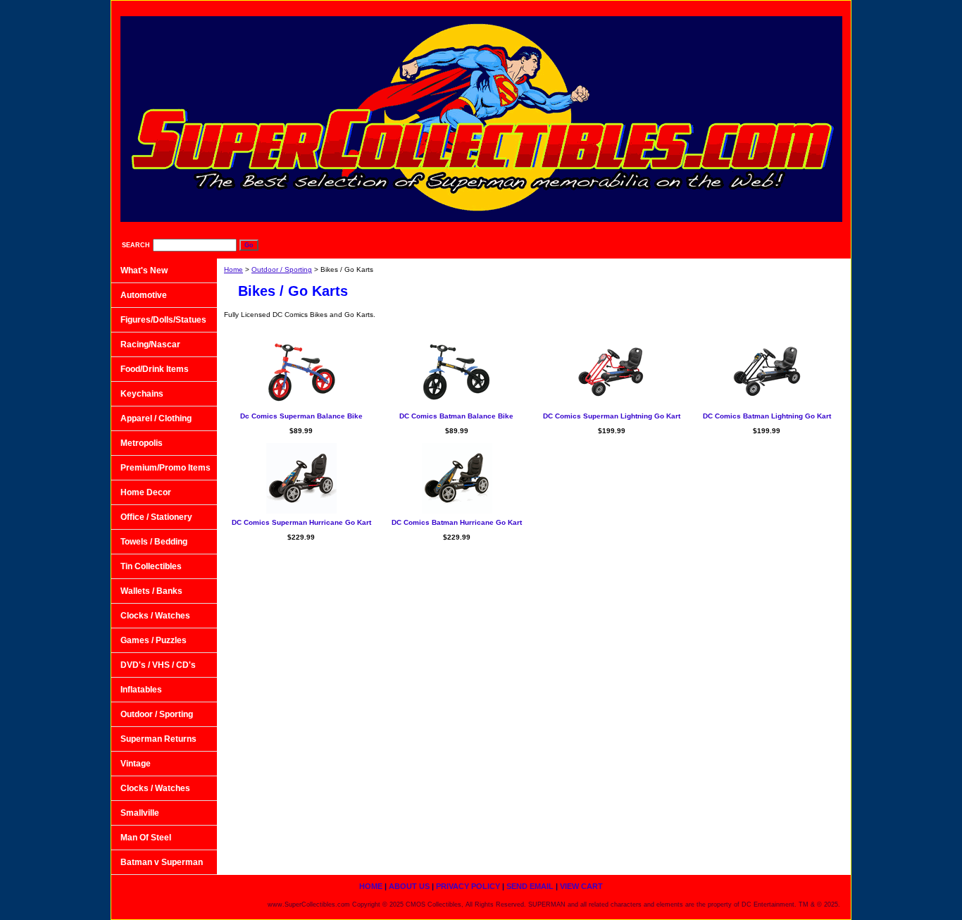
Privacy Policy (668, 7)
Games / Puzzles (153, 640)
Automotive (143, 295)
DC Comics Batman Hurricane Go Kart (457, 522)
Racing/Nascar (150, 344)
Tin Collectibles (151, 566)
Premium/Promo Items (165, 468)
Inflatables (141, 690)
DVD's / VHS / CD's (158, 665)
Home (233, 269)
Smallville (139, 813)
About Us (595, 7)
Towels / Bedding (153, 542)
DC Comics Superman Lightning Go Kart (611, 416)
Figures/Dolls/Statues (163, 320)
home (537, 7)
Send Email (746, 7)
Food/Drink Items (154, 369)
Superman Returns (158, 739)
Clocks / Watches (155, 616)
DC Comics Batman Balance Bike (456, 416)
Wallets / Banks (151, 591)
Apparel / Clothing (156, 418)
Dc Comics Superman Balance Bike (301, 416)
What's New (144, 270)
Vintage (135, 764)
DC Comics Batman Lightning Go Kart (767, 416)
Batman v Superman (161, 862)
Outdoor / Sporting (281, 269)
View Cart (814, 7)
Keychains (141, 394)
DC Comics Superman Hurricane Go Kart (301, 522)
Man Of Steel (145, 838)
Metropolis (141, 443)
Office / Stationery (156, 517)
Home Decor (145, 492)
